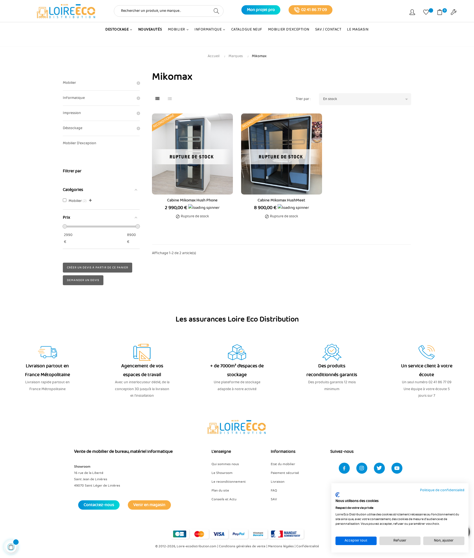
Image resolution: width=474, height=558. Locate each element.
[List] (169, 99)
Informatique (74, 98)
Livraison (277, 481)
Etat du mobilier (283, 464)
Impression (72, 113)
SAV (274, 499)
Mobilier (69, 83)
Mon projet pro (261, 10)
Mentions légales (281, 546)
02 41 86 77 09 (314, 10)
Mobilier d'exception (79, 143)
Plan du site (220, 490)
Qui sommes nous (225, 464)
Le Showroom (222, 473)
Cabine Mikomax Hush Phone (192, 200)
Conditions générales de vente (242, 546)
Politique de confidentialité (442, 490)
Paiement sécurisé (285, 473)
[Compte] (412, 13)
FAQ (274, 490)
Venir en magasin (149, 505)
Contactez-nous (99, 505)
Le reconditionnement (228, 481)
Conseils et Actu (223, 499)
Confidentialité (307, 546)
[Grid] (157, 99)
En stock (366, 99)
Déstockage (72, 128)
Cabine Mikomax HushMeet (281, 200)
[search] (216, 10)
